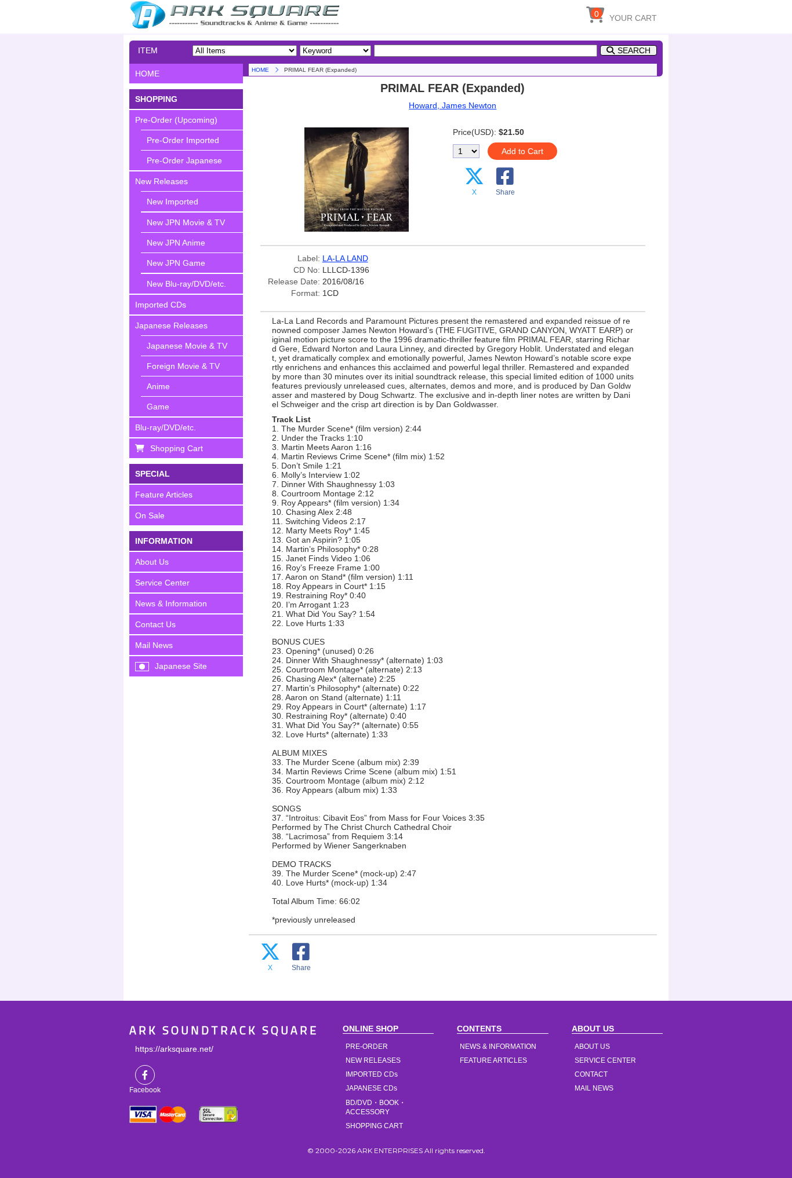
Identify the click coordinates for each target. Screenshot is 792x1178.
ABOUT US (592, 1046)
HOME (236, 14)
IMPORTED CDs (372, 1074)
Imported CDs (160, 304)
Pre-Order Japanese (184, 160)
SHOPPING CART (374, 1126)
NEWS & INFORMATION (498, 1046)
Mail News (154, 645)
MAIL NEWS (594, 1088)
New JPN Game (176, 263)
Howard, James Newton (452, 105)
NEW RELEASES (373, 1060)
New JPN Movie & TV (186, 222)
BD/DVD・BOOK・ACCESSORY (376, 1107)
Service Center (162, 582)
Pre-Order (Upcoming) (176, 120)
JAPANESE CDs (371, 1088)
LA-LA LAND (345, 258)
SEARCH (634, 50)
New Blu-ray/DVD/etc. (186, 283)
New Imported (172, 201)
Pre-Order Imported (183, 140)
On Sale (150, 515)
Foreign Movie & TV (183, 366)
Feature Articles (163, 494)
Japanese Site (181, 666)
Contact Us (155, 624)
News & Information (171, 603)
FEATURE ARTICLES (493, 1060)
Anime (158, 386)
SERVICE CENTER (605, 1060)
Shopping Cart (176, 448)
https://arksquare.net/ (174, 1048)
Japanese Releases (171, 325)
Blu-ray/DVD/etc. (165, 427)
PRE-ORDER (367, 1046)
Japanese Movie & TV (187, 345)
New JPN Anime (176, 242)
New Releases (161, 181)
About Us (152, 561)
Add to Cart (522, 151)
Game (158, 406)
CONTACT (591, 1074)
